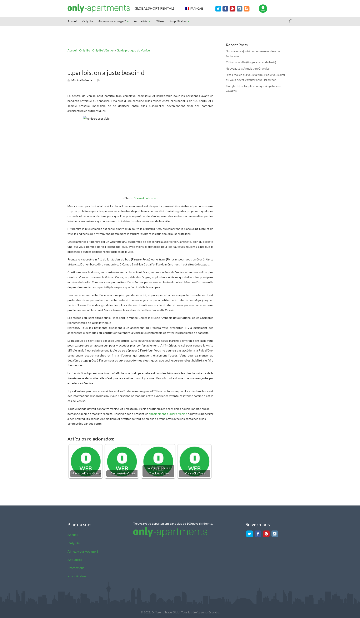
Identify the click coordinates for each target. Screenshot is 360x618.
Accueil (72, 21)
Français (196, 8)
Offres (160, 21)
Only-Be (87, 21)
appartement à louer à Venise (168, 413)
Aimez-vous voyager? (112, 21)
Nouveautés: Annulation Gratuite (248, 68)
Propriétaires (178, 21)
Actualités (141, 21)
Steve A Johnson (145, 198)
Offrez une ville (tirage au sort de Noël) (251, 62)
